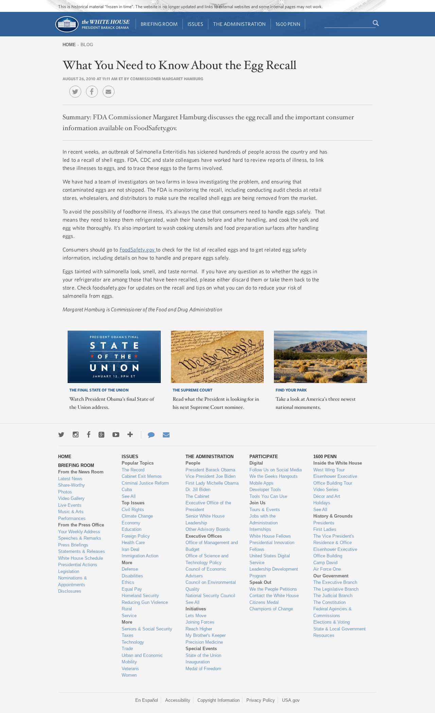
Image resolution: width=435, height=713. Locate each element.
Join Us (257, 502)
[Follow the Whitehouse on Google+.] (101, 434)
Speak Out (260, 582)
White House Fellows (270, 536)
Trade (127, 648)
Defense (130, 569)
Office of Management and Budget (212, 546)
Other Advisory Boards (208, 529)
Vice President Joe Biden (211, 476)
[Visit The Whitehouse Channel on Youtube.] (115, 434)
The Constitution (329, 602)
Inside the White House (337, 463)
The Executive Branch (335, 582)
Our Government (330, 575)
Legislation (68, 571)
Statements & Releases (81, 551)
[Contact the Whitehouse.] (148, 434)
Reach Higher (199, 628)
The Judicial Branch (332, 595)
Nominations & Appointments (72, 581)
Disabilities (132, 575)
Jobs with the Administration (263, 519)
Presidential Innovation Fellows (271, 546)
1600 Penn (288, 24)
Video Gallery (71, 498)
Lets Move (196, 615)
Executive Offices (204, 536)
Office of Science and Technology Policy (207, 559)
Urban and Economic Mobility (142, 659)
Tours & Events (264, 509)
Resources (323, 635)
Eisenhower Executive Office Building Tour (335, 480)
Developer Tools (265, 489)
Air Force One (327, 569)
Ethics (128, 582)
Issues (195, 24)
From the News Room (81, 471)
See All (129, 496)
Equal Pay (132, 589)
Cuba (127, 489)
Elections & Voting (331, 622)
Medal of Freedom (203, 668)
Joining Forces (200, 622)
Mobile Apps (261, 483)
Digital (256, 463)
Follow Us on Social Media (275, 469)
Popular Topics (138, 463)
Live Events (70, 505)
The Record (133, 469)
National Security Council (210, 595)
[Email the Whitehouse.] (166, 434)
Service (129, 615)
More (127, 562)
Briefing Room (159, 24)
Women (129, 675)
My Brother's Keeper (206, 635)
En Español (146, 700)
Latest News (70, 478)
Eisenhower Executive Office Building (335, 553)
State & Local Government (339, 628)
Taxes (128, 635)
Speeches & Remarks (79, 538)
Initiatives (196, 608)
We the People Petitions (273, 589)
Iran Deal (130, 549)
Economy (131, 522)
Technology (133, 642)
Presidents (323, 522)
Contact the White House (274, 595)
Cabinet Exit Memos (142, 476)
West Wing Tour (329, 469)
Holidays (321, 502)
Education (131, 529)
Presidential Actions (77, 564)
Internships (260, 529)
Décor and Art (326, 496)
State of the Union (203, 655)
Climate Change (137, 516)
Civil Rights (133, 509)
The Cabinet (197, 496)
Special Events (201, 648)
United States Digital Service (269, 559)
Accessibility (177, 700)
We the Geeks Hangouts (273, 476)
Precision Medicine (204, 642)
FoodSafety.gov (138, 249)
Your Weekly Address (79, 531)
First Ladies (324, 529)
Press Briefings (73, 544)
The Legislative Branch (336, 589)
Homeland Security (140, 595)
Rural (127, 608)
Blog (87, 44)
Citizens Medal (264, 602)
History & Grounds (332, 516)
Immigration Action (140, 555)
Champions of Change (271, 608)
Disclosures (69, 591)
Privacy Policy (260, 700)
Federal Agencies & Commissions (332, 612)
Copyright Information (218, 700)
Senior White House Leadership (205, 519)
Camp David (325, 562)
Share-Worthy (71, 485)
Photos (65, 491)
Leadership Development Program (273, 572)
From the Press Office (81, 524)
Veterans (130, 668)
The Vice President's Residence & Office (333, 539)
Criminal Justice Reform (145, 483)
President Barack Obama (210, 469)
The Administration (239, 24)
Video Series (325, 489)
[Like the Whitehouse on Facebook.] (88, 434)
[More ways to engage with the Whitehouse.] (130, 434)
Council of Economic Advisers (206, 572)
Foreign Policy (136, 536)
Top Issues (133, 502)
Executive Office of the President (208, 506)
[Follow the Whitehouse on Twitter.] (61, 434)
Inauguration (198, 661)
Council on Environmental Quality (211, 586)
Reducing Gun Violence (145, 602)
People (193, 463)
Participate (263, 456)
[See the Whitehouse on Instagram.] (76, 434)
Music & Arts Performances (72, 515)
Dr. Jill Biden (198, 489)
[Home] (91, 31)
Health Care (133, 542)
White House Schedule (80, 558)
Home (69, 44)
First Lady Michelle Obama (212, 483)
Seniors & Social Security (147, 628)
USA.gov (291, 700)
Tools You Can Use (268, 496)
